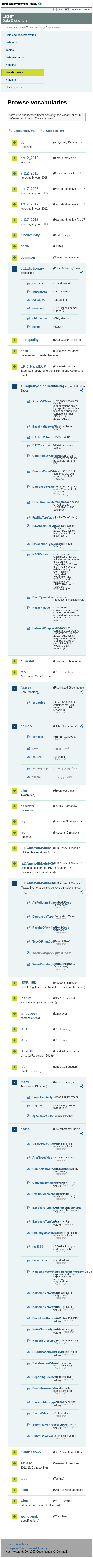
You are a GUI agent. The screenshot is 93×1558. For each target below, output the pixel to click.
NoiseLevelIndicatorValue (42, 1318)
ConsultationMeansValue (42, 1182)
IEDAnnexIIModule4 (36, 883)
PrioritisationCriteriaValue (42, 1352)
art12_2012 (29, 158)
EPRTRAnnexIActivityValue (42, 502)
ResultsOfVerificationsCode (42, 927)
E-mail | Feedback (17, 1544)
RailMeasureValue (42, 1363)
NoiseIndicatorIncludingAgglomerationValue (42, 1271)
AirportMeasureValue (42, 1144)
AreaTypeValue (42, 1157)
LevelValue (39, 1260)
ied (23, 832)
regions (37, 1105)
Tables (10, 50)
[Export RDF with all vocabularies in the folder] (81, 273)
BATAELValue (41, 437)
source (37, 757)
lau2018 (27, 1051)
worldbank (29, 1516)
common (28, 257)
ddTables (38, 300)
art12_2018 (29, 173)
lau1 (24, 1029)
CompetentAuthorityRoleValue (42, 1169)
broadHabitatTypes (42, 1097)
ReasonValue (41, 607)
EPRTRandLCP (33, 366)
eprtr (24, 351)
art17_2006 (29, 189)
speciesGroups (42, 1116)
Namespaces (14, 87)
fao (23, 672)
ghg (24, 790)
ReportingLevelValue (42, 1377)
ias (23, 821)
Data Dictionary (37, 27)
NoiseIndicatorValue (42, 1307)
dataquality (30, 340)
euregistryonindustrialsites (36, 386)
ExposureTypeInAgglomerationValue (42, 1207)
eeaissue (38, 308)
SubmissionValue (42, 1436)
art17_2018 (29, 220)
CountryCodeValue (42, 471)
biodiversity (30, 235)
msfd (25, 1082)
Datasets (11, 42)
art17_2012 (29, 204)
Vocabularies (14, 72)
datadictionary (32, 268)
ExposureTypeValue (42, 1221)
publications (31, 1452)
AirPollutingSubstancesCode (42, 902)
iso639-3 (37, 1246)
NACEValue (40, 554)
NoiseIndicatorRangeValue (42, 1293)
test (24, 1479)
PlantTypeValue (42, 597)
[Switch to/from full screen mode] (67, 10)
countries (38, 702)
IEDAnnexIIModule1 (36, 848)
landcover (29, 1013)
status (36, 326)
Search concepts (55, 130)
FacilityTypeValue (42, 517)
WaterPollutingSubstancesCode (42, 964)
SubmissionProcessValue (42, 1424)
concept (37, 736)
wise (24, 1501)
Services (11, 79)
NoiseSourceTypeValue (42, 1329)
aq (23, 142)
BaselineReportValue (42, 426)
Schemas (12, 64)
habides (27, 806)
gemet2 (27, 726)
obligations (40, 318)
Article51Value (41, 401)
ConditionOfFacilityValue (42, 455)
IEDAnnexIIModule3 (36, 863)
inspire (26, 998)
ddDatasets (39, 291)
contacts (38, 283)
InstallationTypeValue (42, 544)
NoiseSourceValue (42, 1340)
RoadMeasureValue (42, 1388)
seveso (26, 1463)
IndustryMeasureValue (42, 1233)
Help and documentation (21, 35)
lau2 (24, 1040)
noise (25, 1129)
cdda (25, 246)
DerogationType (42, 916)
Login (60, 9)
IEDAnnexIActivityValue (42, 526)
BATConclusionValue (42, 445)
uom (24, 1490)
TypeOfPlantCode (42, 941)
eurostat (27, 661)
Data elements (15, 57)
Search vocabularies (25, 130)
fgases (26, 687)
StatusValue (40, 1413)
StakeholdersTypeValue (42, 1402)
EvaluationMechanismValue (42, 1194)
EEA (23, 4)
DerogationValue (42, 486)
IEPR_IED (29, 983)
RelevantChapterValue (42, 628)
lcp (23, 1067)
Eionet (22, 27)
